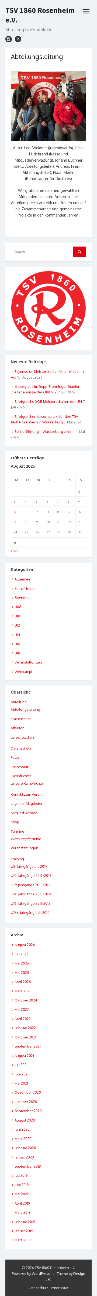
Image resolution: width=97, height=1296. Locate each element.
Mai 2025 (22, 972)
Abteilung (19, 702)
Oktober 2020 (26, 1102)
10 (15, 511)
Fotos (15, 757)
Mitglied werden (24, 813)
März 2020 (23, 1139)
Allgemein (23, 579)
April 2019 (22, 1203)
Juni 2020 (22, 1129)
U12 (17, 625)
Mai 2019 (21, 1194)
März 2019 (22, 1212)
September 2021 (28, 1046)
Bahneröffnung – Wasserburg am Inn (45, 431)
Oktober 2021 (25, 1037)
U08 (18, 607)
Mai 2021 (21, 1083)
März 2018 (23, 1240)
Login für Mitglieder (27, 803)
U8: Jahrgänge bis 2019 (29, 866)
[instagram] (8, 39)
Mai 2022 (22, 1009)
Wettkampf (23, 671)
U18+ (18, 653)
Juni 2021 (22, 1074)
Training (17, 859)
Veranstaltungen (28, 662)
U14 (17, 634)
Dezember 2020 (28, 1092)
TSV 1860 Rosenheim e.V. (40, 15)
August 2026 (25, 945)
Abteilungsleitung (25, 709)
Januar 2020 (24, 1157)
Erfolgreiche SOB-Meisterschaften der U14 (48, 401)
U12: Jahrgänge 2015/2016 (31, 885)
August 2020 (25, 1120)
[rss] (18, 39)
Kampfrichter (25, 588)
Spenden (22, 597)
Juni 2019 (22, 1185)
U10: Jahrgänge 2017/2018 (31, 875)
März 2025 (23, 991)
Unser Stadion (22, 737)
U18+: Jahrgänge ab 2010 (30, 912)
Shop (15, 822)
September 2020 (28, 1111)
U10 (17, 616)
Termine (17, 831)
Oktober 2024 (26, 1000)
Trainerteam (20, 719)
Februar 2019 (25, 1222)
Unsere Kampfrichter (27, 783)
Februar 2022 (25, 1028)
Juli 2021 (21, 1065)
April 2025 (23, 982)
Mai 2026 (22, 963)
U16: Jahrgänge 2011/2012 (30, 903)
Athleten (18, 728)
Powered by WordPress (31, 1273)
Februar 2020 (25, 1148)
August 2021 (24, 1055)
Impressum (20, 767)
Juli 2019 (21, 1175)
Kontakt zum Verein (27, 794)
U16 (17, 644)
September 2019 (28, 1166)
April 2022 (23, 1018)
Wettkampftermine (26, 839)
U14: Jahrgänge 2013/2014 (31, 894)
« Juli (14, 550)
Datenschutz (21, 748)
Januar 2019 (24, 1231)
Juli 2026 (22, 954)
